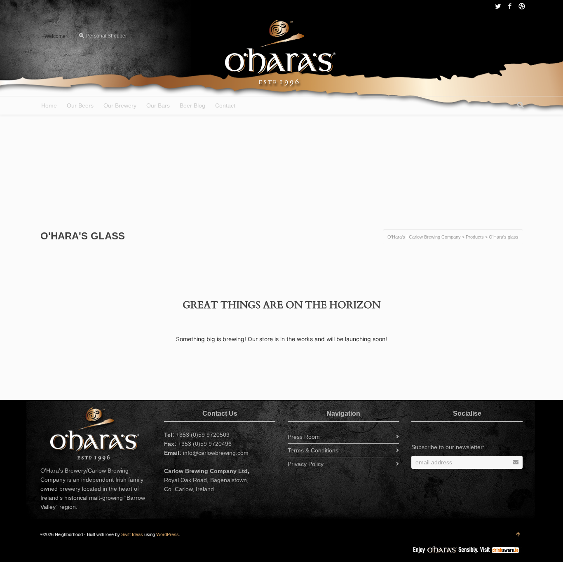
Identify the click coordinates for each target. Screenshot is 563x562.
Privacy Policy (306, 464)
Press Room (304, 436)
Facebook (510, 6)
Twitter (498, 6)
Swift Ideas (132, 534)
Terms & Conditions (313, 450)
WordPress (167, 534)
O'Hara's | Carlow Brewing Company (424, 236)
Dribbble (522, 6)
